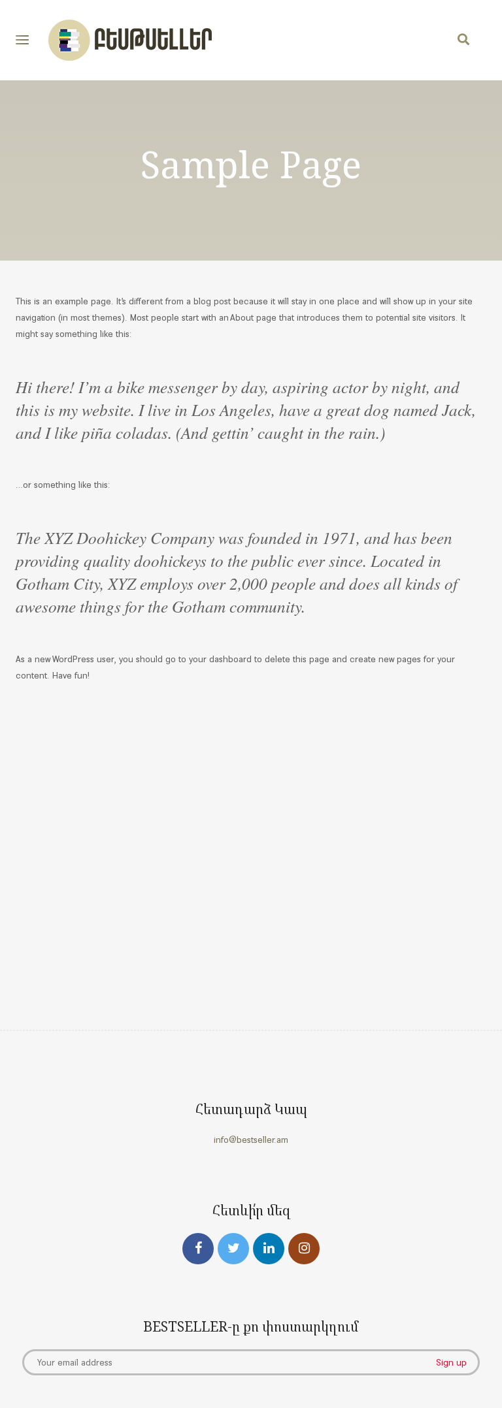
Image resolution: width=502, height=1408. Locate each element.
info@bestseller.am (251, 1139)
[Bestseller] (130, 40)
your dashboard (220, 659)
